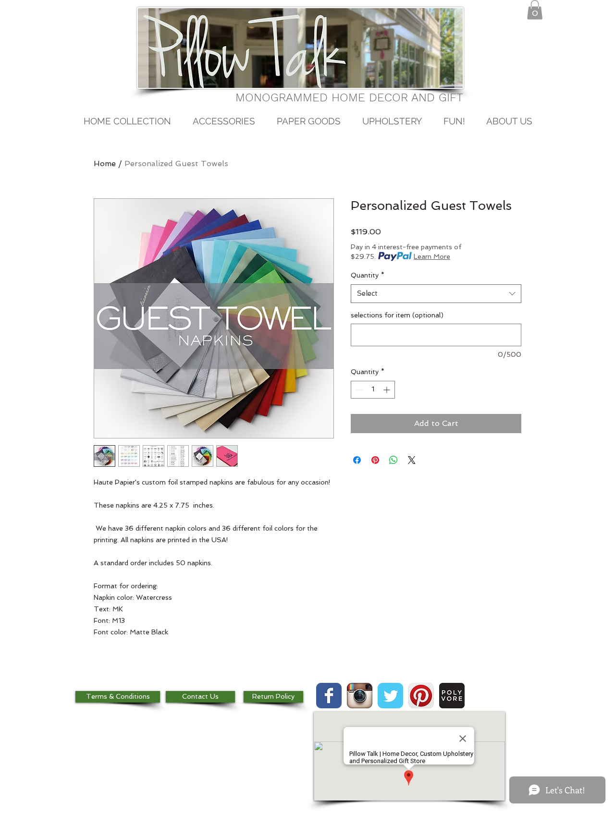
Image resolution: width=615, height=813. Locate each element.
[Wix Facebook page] (329, 695)
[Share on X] (412, 460)
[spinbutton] (372, 389)
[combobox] (436, 293)
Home (105, 163)
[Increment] (387, 389)
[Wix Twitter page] (390, 695)
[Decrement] (358, 389)
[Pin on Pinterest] (375, 460)
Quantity (367, 275)
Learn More (432, 256)
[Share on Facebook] (357, 460)
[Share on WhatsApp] (393, 460)
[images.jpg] (452, 695)
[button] (535, 10)
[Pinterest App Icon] (421, 695)
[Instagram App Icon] (359, 695)
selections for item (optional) (397, 315)
